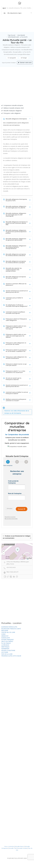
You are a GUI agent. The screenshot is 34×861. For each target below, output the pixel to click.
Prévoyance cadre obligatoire (12, 113)
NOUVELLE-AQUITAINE (8, 650)
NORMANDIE (5, 648)
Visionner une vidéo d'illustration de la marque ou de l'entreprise (16, 412)
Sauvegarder (12, 58)
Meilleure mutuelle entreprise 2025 (13, 108)
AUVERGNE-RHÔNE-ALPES (9, 627)
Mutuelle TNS (12, 848)
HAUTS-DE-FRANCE (7, 641)
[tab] (17, 119)
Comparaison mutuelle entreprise (13, 105)
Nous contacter (9, 846)
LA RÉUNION (5, 645)
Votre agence (26, 28)
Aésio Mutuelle (21, 35)
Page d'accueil (11, 35)
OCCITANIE (4, 652)
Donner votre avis (25, 62)
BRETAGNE (4, 630)
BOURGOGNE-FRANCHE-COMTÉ (11, 629)
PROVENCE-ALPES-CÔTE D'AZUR (11, 656)
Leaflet (29, 558)
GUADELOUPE (5, 638)
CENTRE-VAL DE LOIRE (8, 632)
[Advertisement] (17, 86)
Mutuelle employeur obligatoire (12, 110)
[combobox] (17, 13)
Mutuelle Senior (19, 846)
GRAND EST (5, 636)
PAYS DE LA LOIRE (6, 654)
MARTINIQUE (5, 647)
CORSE (3, 634)
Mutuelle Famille (22, 848)
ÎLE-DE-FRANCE (6, 643)
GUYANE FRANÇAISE (7, 639)
